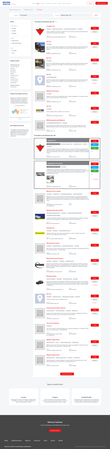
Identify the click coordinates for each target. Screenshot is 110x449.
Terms (45, 440)
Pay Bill (59, 3)
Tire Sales (14, 50)
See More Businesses (67, 374)
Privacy (53, 440)
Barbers (12, 73)
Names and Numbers (25, 446)
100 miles (14, 33)
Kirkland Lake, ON (28, 9)
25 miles (14, 28)
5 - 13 (95, 179)
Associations (13, 86)
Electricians (13, 70)
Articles (55, 3)
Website (95, 31)
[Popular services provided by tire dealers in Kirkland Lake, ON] (19, 110)
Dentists (12, 68)
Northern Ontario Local (14, 9)
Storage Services (14, 75)
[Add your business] (55, 428)
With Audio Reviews (16, 43)
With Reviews (15, 40)
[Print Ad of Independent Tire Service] (50, 179)
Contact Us (49, 3)
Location (57, 15)
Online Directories (16, 440)
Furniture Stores (14, 79)
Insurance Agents (14, 66)
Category (16, 15)
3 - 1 (94, 284)
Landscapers (13, 82)
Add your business (66, 3)
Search (38, 3)
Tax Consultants (14, 80)
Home (33, 3)
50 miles (14, 30)
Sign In (90, 3)
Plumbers (12, 77)
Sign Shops (13, 71)
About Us (43, 3)
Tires (13, 53)
